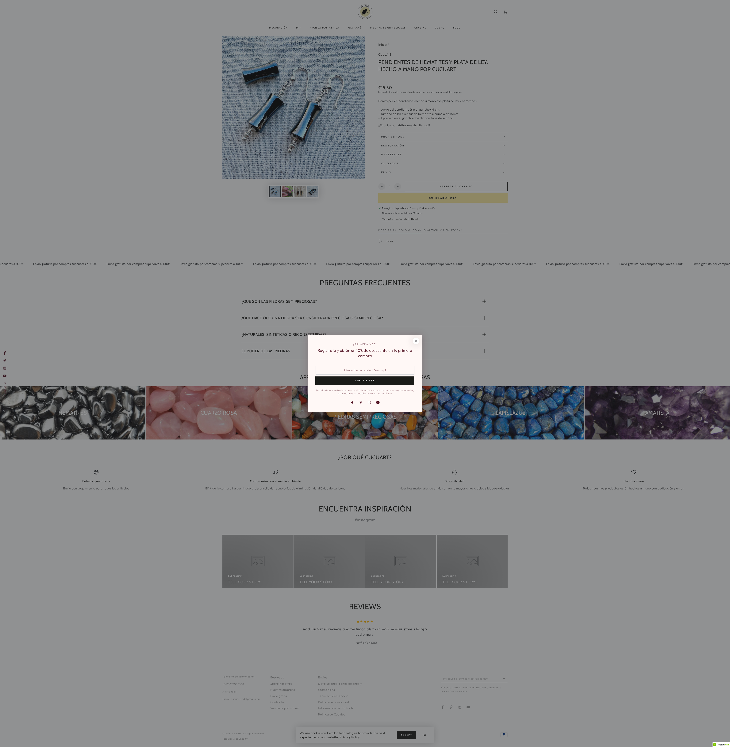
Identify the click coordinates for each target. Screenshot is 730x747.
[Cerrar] (416, 341)
